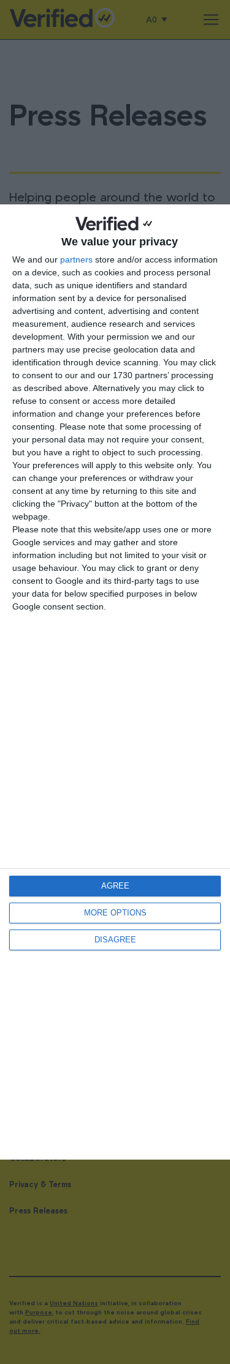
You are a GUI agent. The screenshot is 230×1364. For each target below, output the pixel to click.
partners (76, 259)
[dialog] (115, 681)
